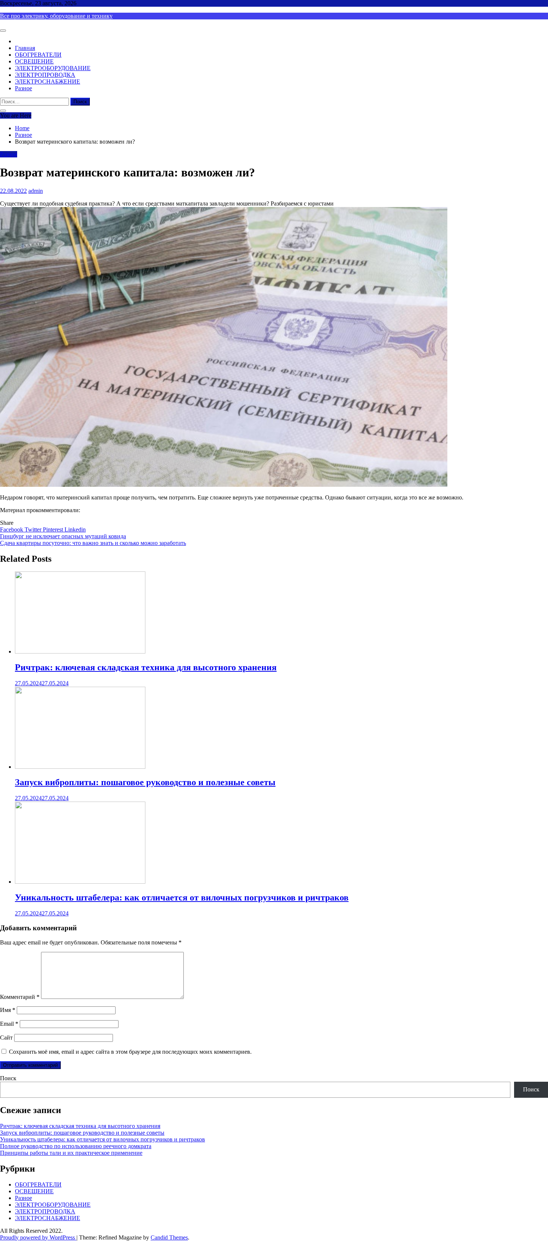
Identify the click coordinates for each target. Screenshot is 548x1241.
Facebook (12, 529)
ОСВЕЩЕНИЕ (34, 61)
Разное (23, 88)
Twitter (34, 529)
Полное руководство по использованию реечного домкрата (75, 1146)
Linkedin (75, 529)
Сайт (6, 1037)
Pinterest (53, 529)
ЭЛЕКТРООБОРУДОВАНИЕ (53, 68)
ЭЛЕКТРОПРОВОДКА (45, 75)
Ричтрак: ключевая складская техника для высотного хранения (146, 667)
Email (9, 1024)
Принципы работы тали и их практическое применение (71, 1153)
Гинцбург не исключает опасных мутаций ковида (63, 536)
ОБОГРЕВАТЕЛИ (38, 54)
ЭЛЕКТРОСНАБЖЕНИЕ (47, 81)
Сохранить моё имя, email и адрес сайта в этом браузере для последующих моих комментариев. (130, 1052)
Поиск (8, 1078)
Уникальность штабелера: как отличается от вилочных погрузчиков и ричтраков (182, 897)
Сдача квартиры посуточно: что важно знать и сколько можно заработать (93, 543)
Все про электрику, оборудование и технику (56, 16)
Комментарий (20, 997)
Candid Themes (169, 1237)
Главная (25, 48)
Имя (7, 1010)
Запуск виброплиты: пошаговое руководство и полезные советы (145, 782)
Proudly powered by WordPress (38, 1237)
